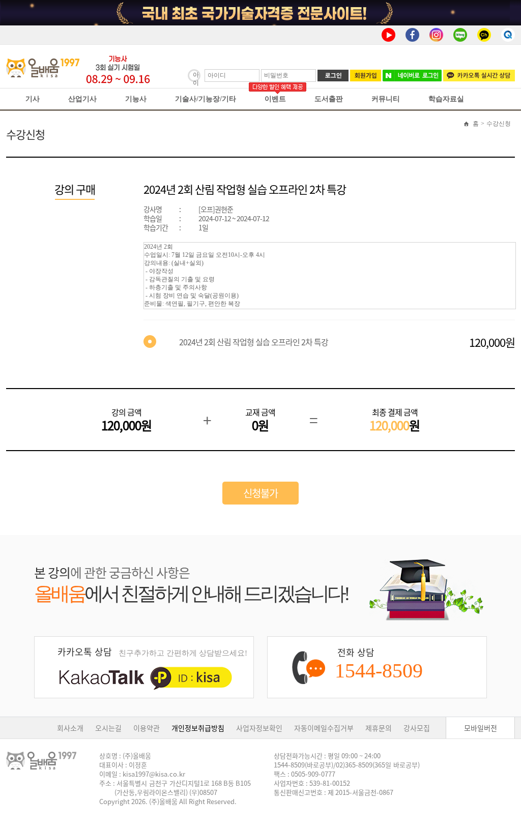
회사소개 (70, 728)
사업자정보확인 (259, 728)
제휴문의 (378, 728)
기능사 (136, 99)
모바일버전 (480, 728)
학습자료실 (446, 99)
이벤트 (275, 99)
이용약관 (146, 728)
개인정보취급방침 (197, 728)
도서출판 (328, 99)
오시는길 (108, 728)
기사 (32, 99)
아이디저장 (196, 76)
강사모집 (416, 728)
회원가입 (365, 75)
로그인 (333, 75)
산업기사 (82, 99)
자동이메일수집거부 (324, 728)
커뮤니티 (385, 99)
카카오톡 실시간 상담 (479, 75)
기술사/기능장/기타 (205, 99)
